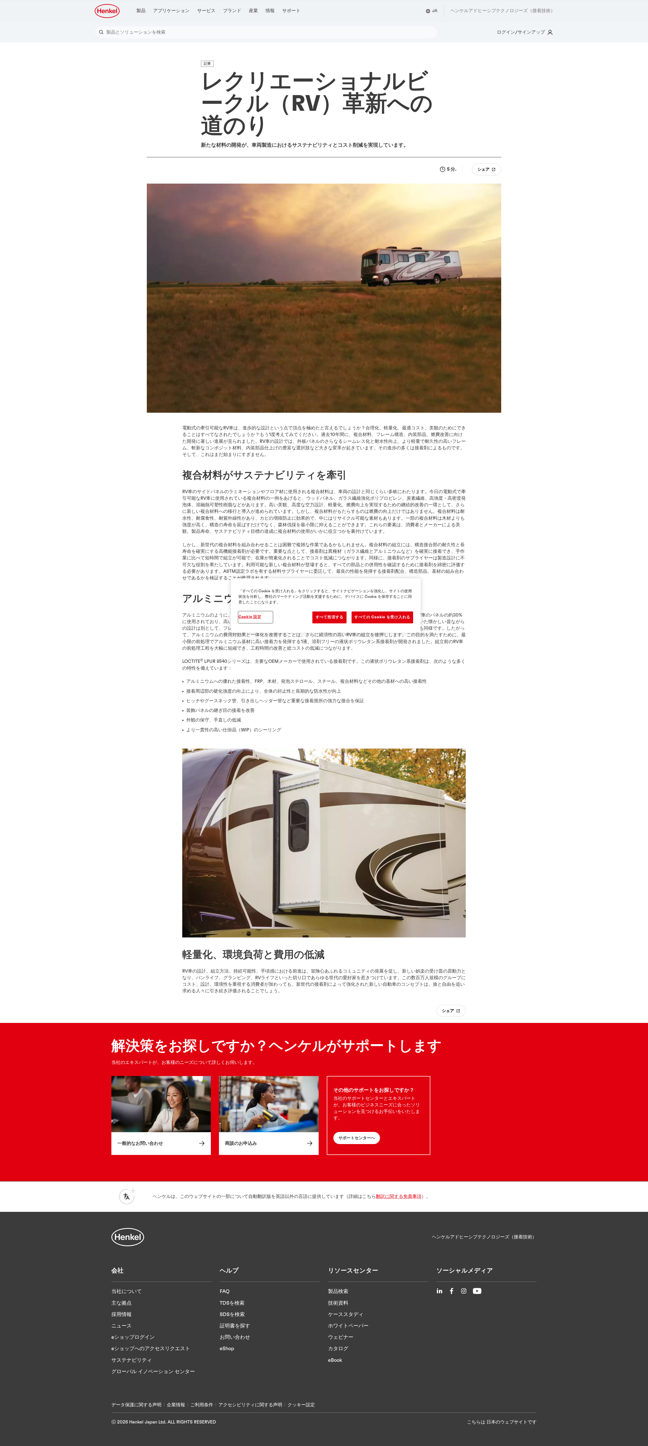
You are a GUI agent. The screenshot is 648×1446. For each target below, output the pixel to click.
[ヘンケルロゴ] (107, 11)
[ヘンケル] (127, 1237)
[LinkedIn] (439, 1291)
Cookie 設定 (249, 617)
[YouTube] (477, 1291)
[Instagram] (464, 1291)
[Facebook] (452, 1291)
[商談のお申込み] (268, 1115)
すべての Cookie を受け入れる (382, 617)
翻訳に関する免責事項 (398, 1196)
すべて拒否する (329, 617)
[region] (326, 605)
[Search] (102, 32)
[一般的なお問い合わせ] (161, 1115)
